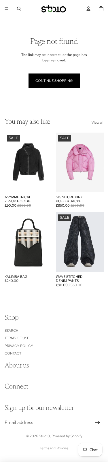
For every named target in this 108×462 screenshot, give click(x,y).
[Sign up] (97, 422)
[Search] (19, 8)
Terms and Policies (54, 448)
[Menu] (6, 8)
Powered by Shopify (67, 436)
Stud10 (44, 436)
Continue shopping (54, 80)
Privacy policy (19, 346)
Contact (13, 353)
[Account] (88, 8)
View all (97, 122)
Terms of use (17, 338)
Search (11, 330)
